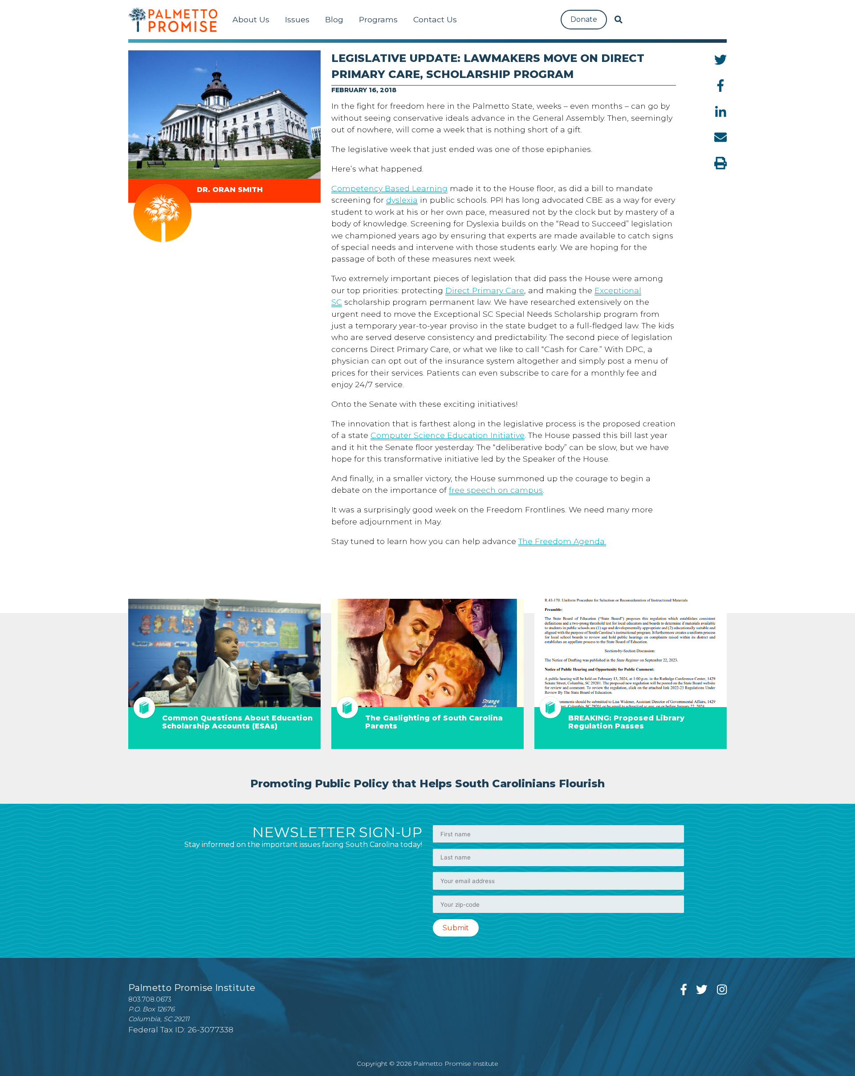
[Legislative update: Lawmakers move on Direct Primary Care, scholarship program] (224, 114)
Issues (297, 19)
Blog (334, 19)
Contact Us (435, 19)
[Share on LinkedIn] (720, 111)
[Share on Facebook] (720, 85)
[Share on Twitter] (720, 59)
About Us (250, 19)
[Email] (720, 137)
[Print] (720, 163)
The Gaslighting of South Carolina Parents (434, 722)
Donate (583, 19)
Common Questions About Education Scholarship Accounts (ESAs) (237, 722)
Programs (378, 19)
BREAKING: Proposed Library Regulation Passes (626, 722)
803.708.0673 (149, 999)
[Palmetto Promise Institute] (172, 19)
